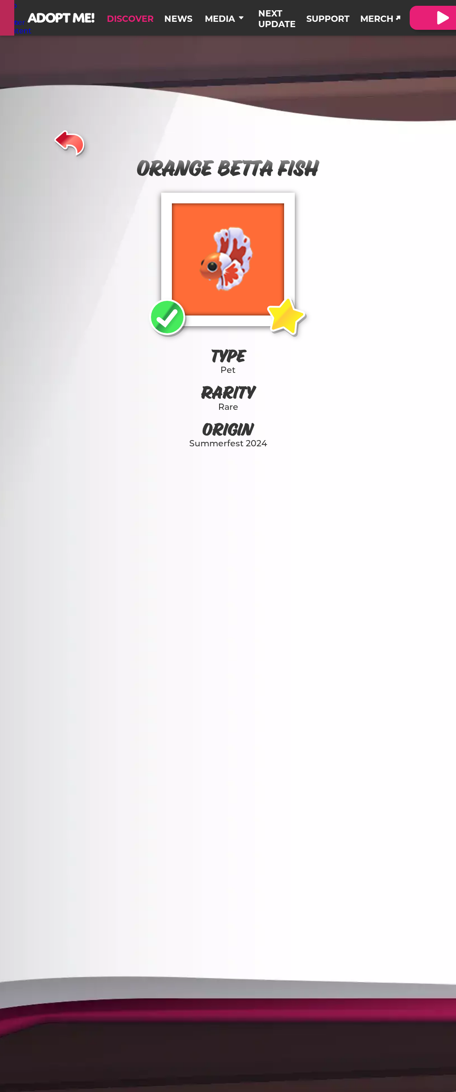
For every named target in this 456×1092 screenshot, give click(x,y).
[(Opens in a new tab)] (7, 18)
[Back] (69, 141)
